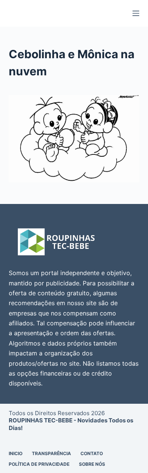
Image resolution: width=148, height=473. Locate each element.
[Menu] (135, 13)
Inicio (15, 453)
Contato (91, 453)
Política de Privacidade (39, 464)
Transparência (51, 453)
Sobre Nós (92, 464)
